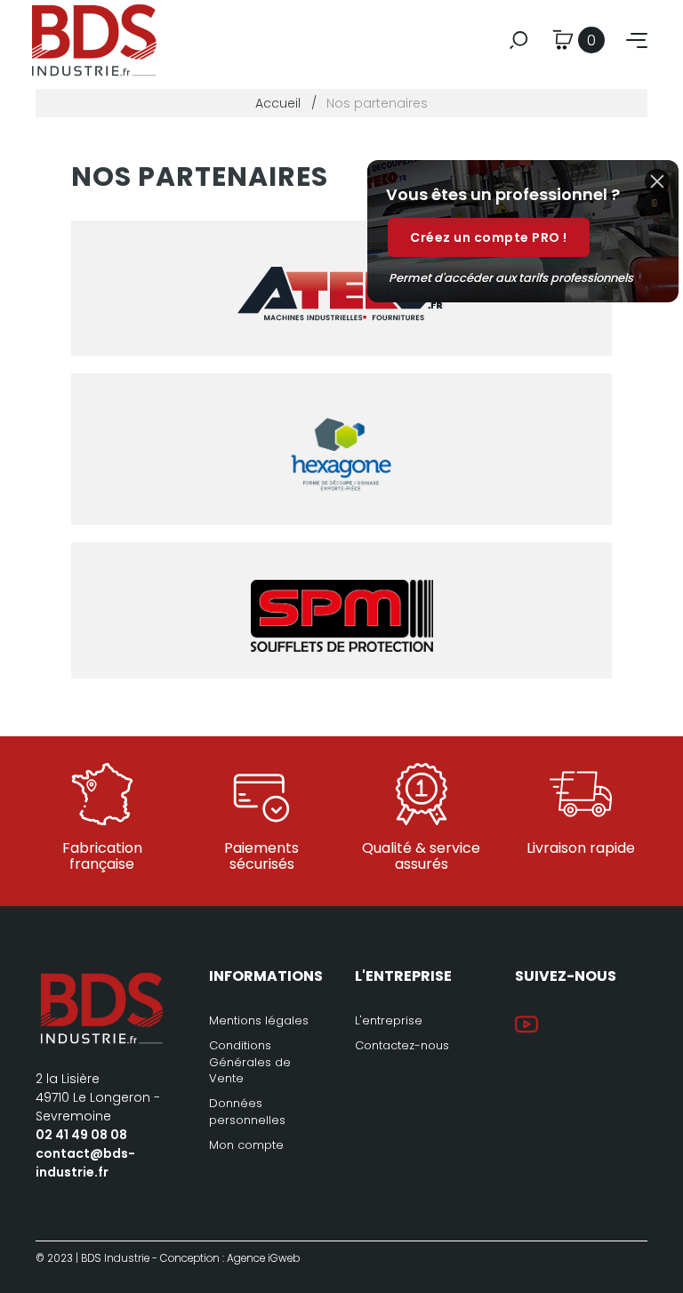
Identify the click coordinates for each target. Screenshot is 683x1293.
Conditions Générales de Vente (250, 1061)
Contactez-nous (402, 1045)
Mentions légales (259, 1020)
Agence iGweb (263, 1258)
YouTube (526, 1024)
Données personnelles (247, 1111)
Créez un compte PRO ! (488, 237)
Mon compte (246, 1144)
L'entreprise (388, 1020)
